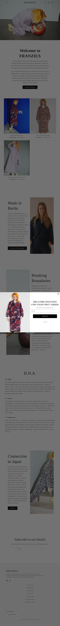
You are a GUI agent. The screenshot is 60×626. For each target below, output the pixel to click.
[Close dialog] (58, 294)
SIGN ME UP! (45, 316)
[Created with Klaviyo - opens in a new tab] (30, 333)
